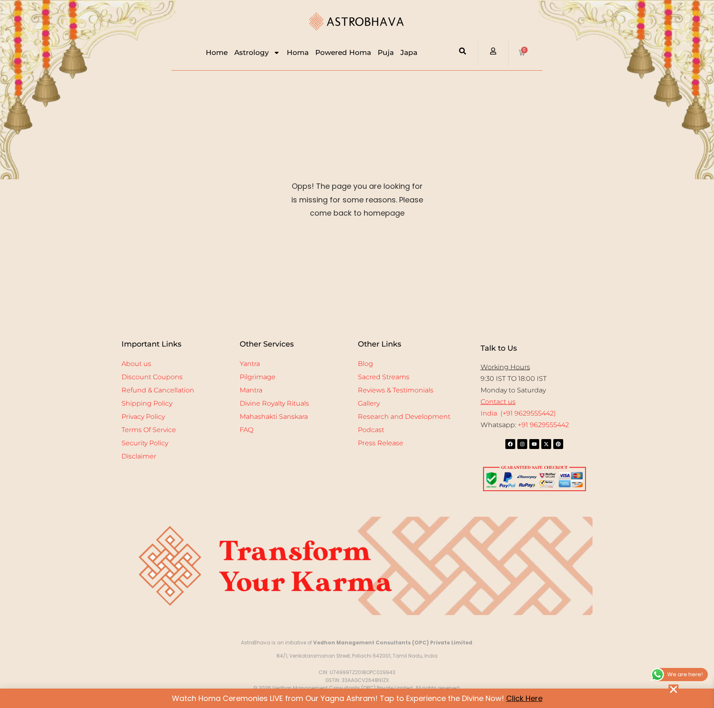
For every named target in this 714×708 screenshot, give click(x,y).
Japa (408, 52)
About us (136, 364)
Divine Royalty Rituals (274, 403)
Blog (365, 364)
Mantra (251, 390)
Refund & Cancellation (157, 390)
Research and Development (404, 417)
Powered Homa (343, 52)
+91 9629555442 (543, 425)
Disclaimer (138, 456)
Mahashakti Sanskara (274, 417)
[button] (673, 689)
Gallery (369, 403)
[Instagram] (522, 444)
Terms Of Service (148, 430)
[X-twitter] (546, 444)
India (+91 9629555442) (518, 413)
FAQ (246, 430)
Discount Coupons (152, 377)
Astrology (251, 52)
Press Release (380, 443)
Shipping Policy (146, 403)
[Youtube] (534, 444)
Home (217, 52)
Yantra (250, 364)
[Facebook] (510, 444)
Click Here (524, 698)
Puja (386, 52)
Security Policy (144, 443)
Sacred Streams (383, 377)
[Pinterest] (558, 444)
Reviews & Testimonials (395, 390)
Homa (298, 52)
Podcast (371, 430)
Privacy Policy (143, 417)
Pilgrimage (258, 377)
